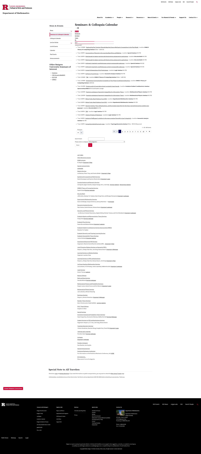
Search (20, 438)
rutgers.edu (178, 2)
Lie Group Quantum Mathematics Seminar (88, 264)
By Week (77, 36)
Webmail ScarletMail (106, 417)
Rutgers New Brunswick (41, 410)
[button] (71, 31)
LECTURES (80, 155)
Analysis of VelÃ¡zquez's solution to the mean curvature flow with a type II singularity (108, 118)
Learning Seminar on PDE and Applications (88, 258)
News (51, 30)
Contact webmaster (118, 448)
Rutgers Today (40, 413)
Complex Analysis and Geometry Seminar (88, 182)
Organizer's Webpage (112, 249)
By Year (77, 31)
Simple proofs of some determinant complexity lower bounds (102, 86)
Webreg (93, 414)
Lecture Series (54, 42)
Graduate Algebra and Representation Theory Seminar (92, 216)
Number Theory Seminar (84, 301)
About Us (100, 17)
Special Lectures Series (83, 166)
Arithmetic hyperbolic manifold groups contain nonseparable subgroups (105, 63)
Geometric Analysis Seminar (84, 205)
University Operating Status (80, 410)
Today (76, 38)
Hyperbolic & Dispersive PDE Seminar (87, 241)
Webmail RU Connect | (96, 417)
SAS (184, 2)
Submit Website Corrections (13, 388)
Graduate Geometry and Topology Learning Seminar (91, 233)
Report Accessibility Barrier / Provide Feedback (118, 445)
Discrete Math (81, 194)
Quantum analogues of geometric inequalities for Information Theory (105, 92)
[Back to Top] (197, 450)
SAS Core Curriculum (96, 416)
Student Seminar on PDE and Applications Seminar (91, 320)
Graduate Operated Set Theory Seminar (88, 236)
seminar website (101, 303)
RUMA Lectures (81, 160)
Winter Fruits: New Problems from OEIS (96, 99)
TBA (87, 77)
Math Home (4, 438)
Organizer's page (105, 179)
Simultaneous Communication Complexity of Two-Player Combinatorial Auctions (108, 80)
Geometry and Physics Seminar (85, 211)
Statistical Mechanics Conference (86, 351)
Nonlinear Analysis (82, 295)
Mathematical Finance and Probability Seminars (90, 284)
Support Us (182, 17)
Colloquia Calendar (55, 38)
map (56, 373)
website (88, 272)
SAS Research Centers (60, 416)
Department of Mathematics (16, 13)
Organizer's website (99, 224)
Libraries (93, 412)
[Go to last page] (149, 131)
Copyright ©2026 (83, 448)
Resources (140, 17)
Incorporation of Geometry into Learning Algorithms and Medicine (103, 53)
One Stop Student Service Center (43, 424)
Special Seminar (81, 312)
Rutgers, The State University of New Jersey (97, 448)
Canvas (93, 421)
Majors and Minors (60, 410)
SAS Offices (58, 419)
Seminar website (114, 184)
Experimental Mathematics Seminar (87, 199)
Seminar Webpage (112, 317)
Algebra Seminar (81, 171)
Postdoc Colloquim (82, 343)
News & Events (152, 17)
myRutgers (39, 416)
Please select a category (81, 142)
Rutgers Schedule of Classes (42, 421)
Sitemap (13, 438)
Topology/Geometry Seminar (85, 326)
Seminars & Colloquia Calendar (59, 34)
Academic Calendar (41, 419)
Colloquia (80, 337)
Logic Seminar (81, 270)
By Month (77, 33)
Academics (108, 17)
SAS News (170, 2)
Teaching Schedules (96, 423)
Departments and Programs (62, 413)
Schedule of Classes (96, 410)
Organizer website (91, 238)
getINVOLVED (39, 427)
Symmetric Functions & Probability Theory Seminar (91, 314)
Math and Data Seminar (83, 278)
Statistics (54, 73)
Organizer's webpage (123, 196)
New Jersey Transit (116, 373)
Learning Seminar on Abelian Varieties (87, 253)
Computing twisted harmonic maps (95, 124)
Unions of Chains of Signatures (94, 115)
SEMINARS (80, 168)
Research (129, 17)
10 (143, 131)
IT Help (101, 419)
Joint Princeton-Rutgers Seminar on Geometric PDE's (91, 247)
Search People (190, 2)
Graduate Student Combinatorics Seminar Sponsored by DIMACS (94, 227)
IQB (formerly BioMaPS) (58, 75)
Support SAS (59, 421)
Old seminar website (125, 184)
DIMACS (54, 79)
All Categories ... (81, 357)
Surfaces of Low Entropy (92, 73)
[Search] (75, 40)
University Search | (96, 419)
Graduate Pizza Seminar (83, 222)
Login (27, 438)
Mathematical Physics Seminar (85, 289)
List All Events (54, 46)
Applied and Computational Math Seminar (88, 177)
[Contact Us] (197, 17)
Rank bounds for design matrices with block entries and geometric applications (107, 56)
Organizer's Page (87, 162)
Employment (94, 424)
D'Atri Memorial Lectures (84, 157)
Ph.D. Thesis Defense (83, 306)
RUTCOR (54, 77)
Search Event (78, 138)
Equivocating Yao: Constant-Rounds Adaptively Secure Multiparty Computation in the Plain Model (112, 47)
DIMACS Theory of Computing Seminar (87, 188)
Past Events (53, 54)
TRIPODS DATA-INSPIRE (84, 331)
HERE (112, 353)
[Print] (78, 28)
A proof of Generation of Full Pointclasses (97, 70)
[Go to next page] (146, 131)
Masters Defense (81, 275)
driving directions (64, 373)
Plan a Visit (39, 430)
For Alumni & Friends (168, 17)
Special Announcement (83, 348)
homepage (111, 201)
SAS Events (163, 2)
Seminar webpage (90, 190)
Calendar (52, 50)
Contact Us (192, 17)
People (119, 17)
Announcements (54, 58)
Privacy (75, 415)
